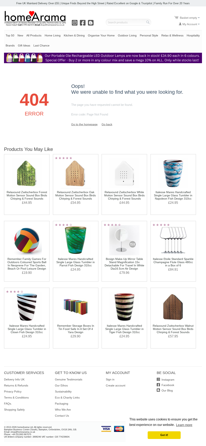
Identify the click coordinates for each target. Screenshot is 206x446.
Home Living (53, 35)
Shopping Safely (14, 409)
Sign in (110, 379)
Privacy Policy (13, 391)
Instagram (167, 379)
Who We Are (63, 409)
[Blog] (91, 24)
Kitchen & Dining (74, 35)
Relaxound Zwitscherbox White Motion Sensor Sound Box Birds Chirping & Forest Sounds (124, 195)
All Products (33, 35)
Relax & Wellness (172, 35)
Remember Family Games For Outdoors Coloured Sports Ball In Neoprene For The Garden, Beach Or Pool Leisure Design (26, 263)
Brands (10, 45)
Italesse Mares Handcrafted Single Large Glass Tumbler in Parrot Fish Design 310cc (75, 262)
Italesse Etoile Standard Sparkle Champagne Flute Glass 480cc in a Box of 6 (173, 262)
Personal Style (149, 35)
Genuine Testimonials (68, 379)
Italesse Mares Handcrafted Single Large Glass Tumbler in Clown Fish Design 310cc (27, 329)
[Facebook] (83, 24)
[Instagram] (75, 24)
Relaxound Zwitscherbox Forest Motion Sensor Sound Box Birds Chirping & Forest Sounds (27, 195)
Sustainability (63, 391)
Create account (115, 385)
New (20, 35)
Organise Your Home (101, 35)
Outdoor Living (127, 35)
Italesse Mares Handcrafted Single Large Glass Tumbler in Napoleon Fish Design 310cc (173, 195)
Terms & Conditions (16, 397)
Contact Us (62, 415)
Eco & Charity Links (67, 397)
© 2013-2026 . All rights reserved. (28, 427)
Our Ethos (61, 385)
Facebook (167, 385)
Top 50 (10, 35)
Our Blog (167, 390)
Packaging (61, 403)
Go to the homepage (84, 124)
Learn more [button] (184, 425)
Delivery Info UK (14, 379)
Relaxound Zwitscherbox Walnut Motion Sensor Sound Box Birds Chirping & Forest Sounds (173, 329)
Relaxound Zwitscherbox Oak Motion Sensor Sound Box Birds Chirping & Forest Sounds (75, 195)
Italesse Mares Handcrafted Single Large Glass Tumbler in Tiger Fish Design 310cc (124, 329)
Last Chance (41, 45)
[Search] (148, 22)
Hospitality (193, 35)
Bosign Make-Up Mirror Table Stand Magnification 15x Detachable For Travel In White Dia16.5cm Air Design (124, 263)
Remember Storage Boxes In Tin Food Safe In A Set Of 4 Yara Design (75, 329)
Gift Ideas (24, 45)
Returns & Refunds (16, 385)
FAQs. (8, 403)
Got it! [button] (164, 435)
